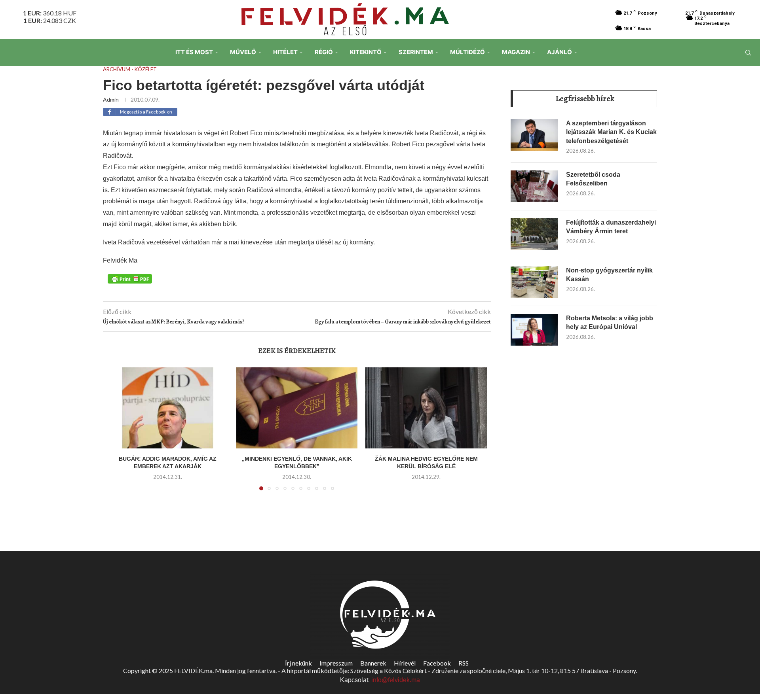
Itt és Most (194, 52)
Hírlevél (405, 663)
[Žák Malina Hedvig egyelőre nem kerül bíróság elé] (426, 407)
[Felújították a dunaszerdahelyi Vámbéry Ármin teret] (534, 234)
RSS (463, 663)
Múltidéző (467, 52)
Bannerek (373, 663)
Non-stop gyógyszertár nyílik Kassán (609, 274)
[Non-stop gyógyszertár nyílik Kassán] (534, 282)
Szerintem (416, 52)
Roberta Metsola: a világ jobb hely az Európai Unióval (609, 322)
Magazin (516, 52)
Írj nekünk (298, 663)
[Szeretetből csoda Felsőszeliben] (534, 186)
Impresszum (336, 663)
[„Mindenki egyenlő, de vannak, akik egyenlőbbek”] (297, 407)
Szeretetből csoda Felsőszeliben (593, 179)
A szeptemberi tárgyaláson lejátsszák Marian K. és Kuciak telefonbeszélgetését (611, 132)
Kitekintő (366, 52)
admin (111, 99)
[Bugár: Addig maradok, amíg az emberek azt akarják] (167, 407)
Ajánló (559, 52)
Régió (324, 52)
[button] (117, 434)
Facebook (437, 663)
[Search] (748, 52)
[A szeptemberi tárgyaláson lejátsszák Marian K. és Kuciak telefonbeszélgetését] (534, 135)
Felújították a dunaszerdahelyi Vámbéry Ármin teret (611, 226)
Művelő (243, 52)
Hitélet (285, 52)
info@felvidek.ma (395, 680)
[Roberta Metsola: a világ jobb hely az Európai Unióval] (534, 330)
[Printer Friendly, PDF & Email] (130, 278)
